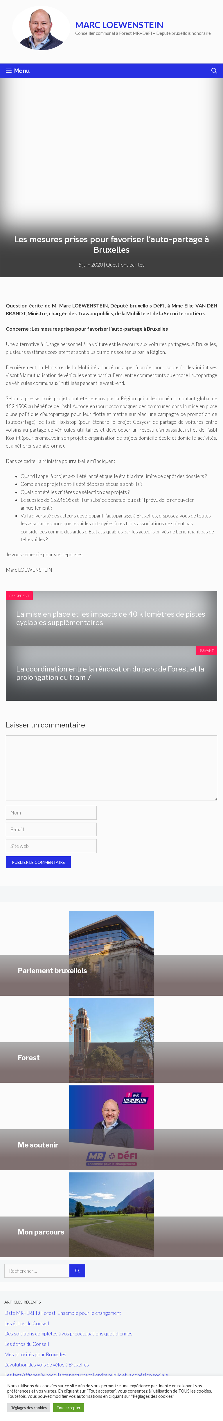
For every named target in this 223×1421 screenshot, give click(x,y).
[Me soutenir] (111, 1166)
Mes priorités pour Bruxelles (35, 1354)
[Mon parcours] (111, 1253)
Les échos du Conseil (26, 1323)
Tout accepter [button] (68, 1407)
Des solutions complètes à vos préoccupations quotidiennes (68, 1334)
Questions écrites (125, 265)
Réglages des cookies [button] (29, 1407)
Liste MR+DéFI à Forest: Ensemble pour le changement (62, 1313)
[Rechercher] (77, 1271)
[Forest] (111, 1079)
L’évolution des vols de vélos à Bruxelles (46, 1365)
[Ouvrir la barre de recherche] (214, 71)
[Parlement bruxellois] (111, 992)
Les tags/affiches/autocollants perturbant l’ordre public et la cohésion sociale (86, 1375)
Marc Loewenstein (119, 24)
